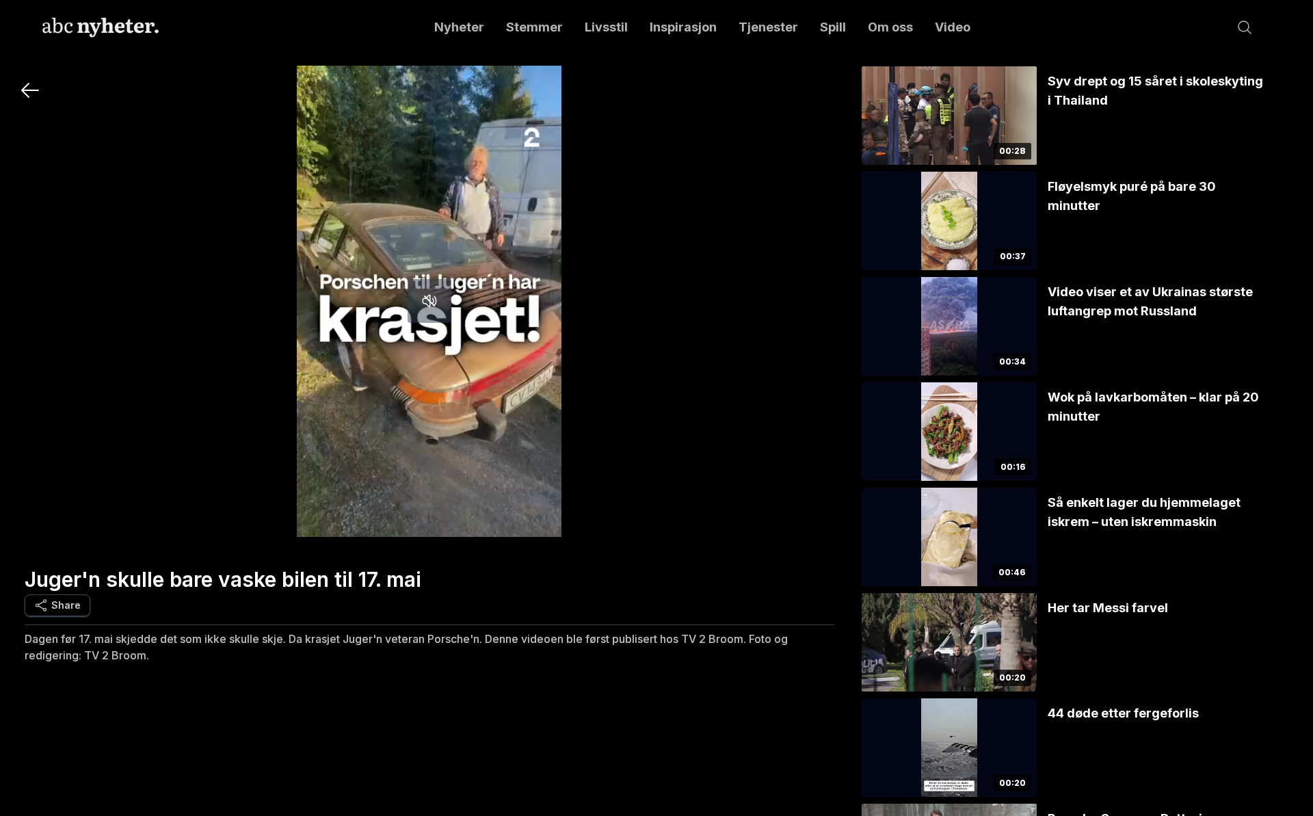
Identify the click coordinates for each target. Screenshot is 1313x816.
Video (952, 27)
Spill (833, 27)
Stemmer (534, 27)
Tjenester (768, 27)
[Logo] (100, 27)
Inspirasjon (683, 27)
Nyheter (459, 27)
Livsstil (606, 27)
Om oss (890, 27)
